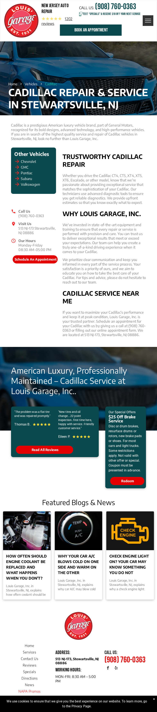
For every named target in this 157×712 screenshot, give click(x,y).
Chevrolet (28, 161)
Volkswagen (30, 184)
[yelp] (116, 668)
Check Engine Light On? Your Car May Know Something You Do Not (129, 564)
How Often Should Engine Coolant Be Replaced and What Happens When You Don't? (26, 567)
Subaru (26, 178)
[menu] (148, 20)
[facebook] (108, 668)
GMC (24, 167)
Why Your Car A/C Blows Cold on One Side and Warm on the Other (78, 564)
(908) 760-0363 (31, 215)
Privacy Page (81, 706)
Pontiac (26, 173)
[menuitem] (29, 644)
